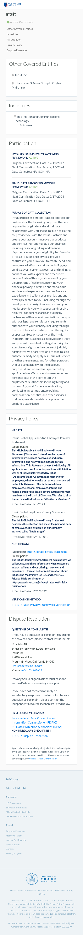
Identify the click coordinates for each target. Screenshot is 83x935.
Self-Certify (12, 779)
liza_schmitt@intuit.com (27, 665)
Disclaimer (59, 890)
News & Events (13, 844)
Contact (10, 848)
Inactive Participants (16, 840)
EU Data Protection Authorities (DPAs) (37, 727)
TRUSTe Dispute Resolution (30, 736)
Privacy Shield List (16, 788)
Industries (12, 34)
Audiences (11, 797)
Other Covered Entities (20, 28)
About (9, 825)
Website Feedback (27, 890)
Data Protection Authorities (19, 816)
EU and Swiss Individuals (18, 812)
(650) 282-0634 (31, 670)
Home (13, 890)
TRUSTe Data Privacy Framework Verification (41, 604)
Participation (14, 39)
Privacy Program (14, 853)
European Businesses (16, 807)
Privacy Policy (14, 44)
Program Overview (15, 831)
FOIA (69, 890)
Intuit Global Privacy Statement (46, 551)
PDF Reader (55, 913)
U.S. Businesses (13, 803)
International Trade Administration (31, 900)
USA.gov (41, 894)
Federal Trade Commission (43, 758)
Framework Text (14, 835)
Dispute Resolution (17, 50)
